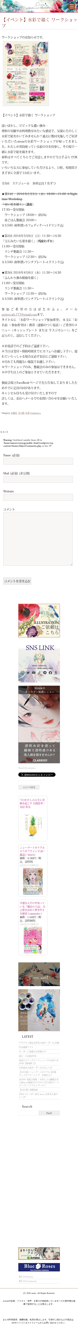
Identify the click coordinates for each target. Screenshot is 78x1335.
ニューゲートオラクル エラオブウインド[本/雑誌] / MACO (32, 851)
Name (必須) (11, 455)
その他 (21, 412)
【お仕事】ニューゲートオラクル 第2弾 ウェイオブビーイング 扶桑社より (38, 1074)
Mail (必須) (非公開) (16, 473)
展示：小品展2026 (27, 1055)
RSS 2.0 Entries (26, 1276)
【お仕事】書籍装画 (28, 1089)
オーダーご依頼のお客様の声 (32, 1051)
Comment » (35, 412)
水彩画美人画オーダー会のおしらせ (35, 1067)
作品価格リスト (26, 1047)
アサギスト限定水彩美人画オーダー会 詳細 (39, 1042)
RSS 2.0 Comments (27, 1281)
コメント (9, 509)
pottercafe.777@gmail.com (19, 314)
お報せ (14, 412)
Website (8, 491)
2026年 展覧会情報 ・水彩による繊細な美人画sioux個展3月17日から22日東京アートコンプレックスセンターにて (39, 1082)
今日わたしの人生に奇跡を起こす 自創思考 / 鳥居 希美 (32, 803)
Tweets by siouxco (27, 767)
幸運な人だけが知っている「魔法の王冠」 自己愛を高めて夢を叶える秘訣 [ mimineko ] (32, 908)
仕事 (27, 412)
